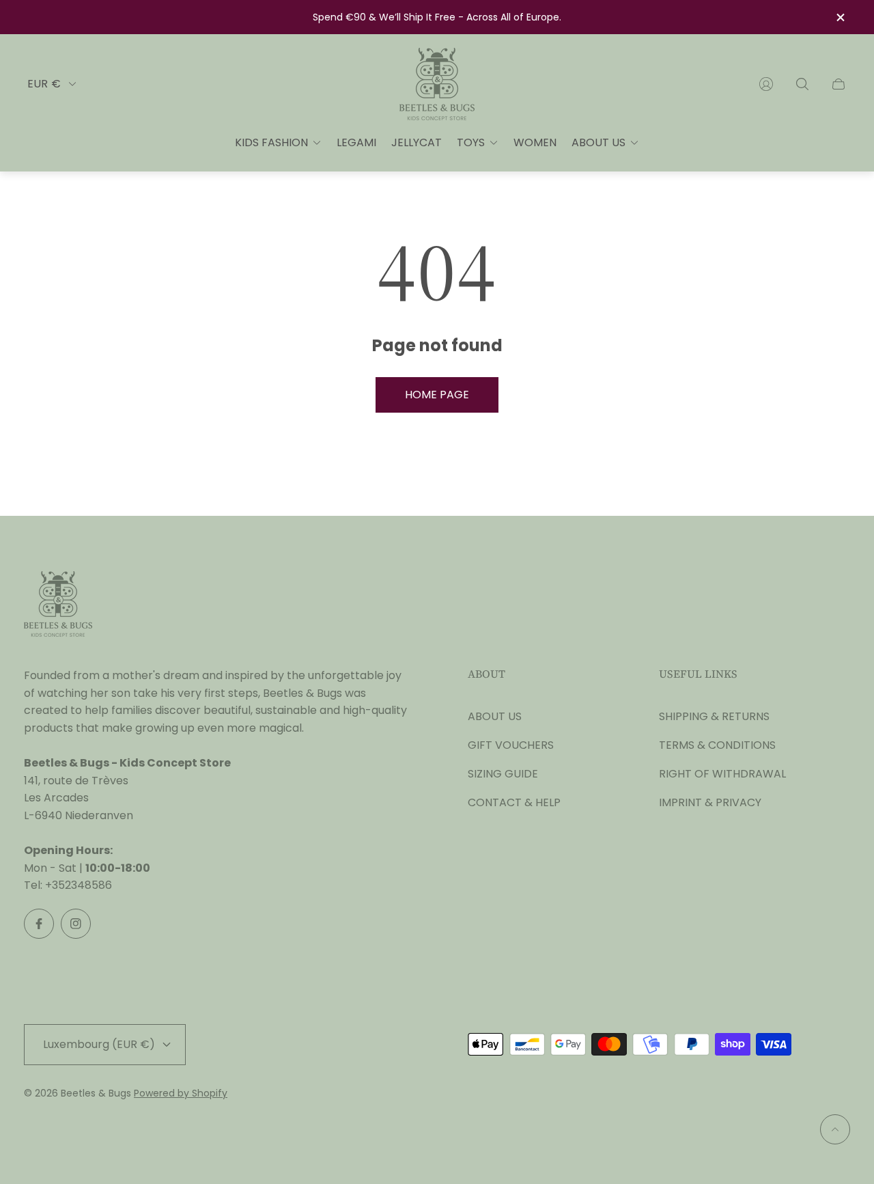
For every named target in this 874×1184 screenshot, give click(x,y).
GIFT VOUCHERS (511, 745)
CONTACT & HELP (514, 802)
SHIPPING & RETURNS (714, 716)
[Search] (802, 84)
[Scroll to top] (835, 1129)
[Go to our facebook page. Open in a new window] (39, 924)
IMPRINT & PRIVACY (710, 802)
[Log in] (766, 84)
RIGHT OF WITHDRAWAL (722, 774)
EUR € (44, 84)
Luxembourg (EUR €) (99, 1044)
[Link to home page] (58, 605)
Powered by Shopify (180, 1093)
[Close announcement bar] (840, 17)
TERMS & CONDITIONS (717, 745)
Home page (437, 394)
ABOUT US (495, 716)
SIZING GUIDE (503, 774)
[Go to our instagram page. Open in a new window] (76, 924)
